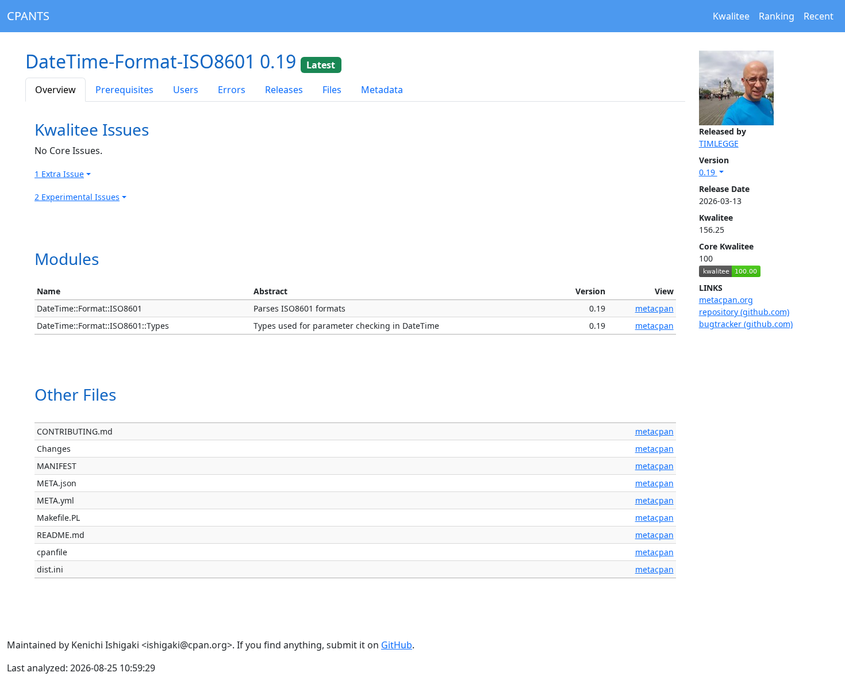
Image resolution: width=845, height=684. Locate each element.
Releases (284, 89)
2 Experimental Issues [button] (77, 196)
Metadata (382, 89)
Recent (819, 16)
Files (331, 89)
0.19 (708, 172)
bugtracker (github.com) (746, 323)
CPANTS (28, 16)
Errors (231, 89)
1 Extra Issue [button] (59, 173)
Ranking (776, 16)
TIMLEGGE (719, 143)
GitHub (396, 645)
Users (185, 89)
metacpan (654, 308)
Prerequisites (124, 89)
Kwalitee (731, 16)
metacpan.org (726, 299)
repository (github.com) (744, 311)
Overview (55, 89)
